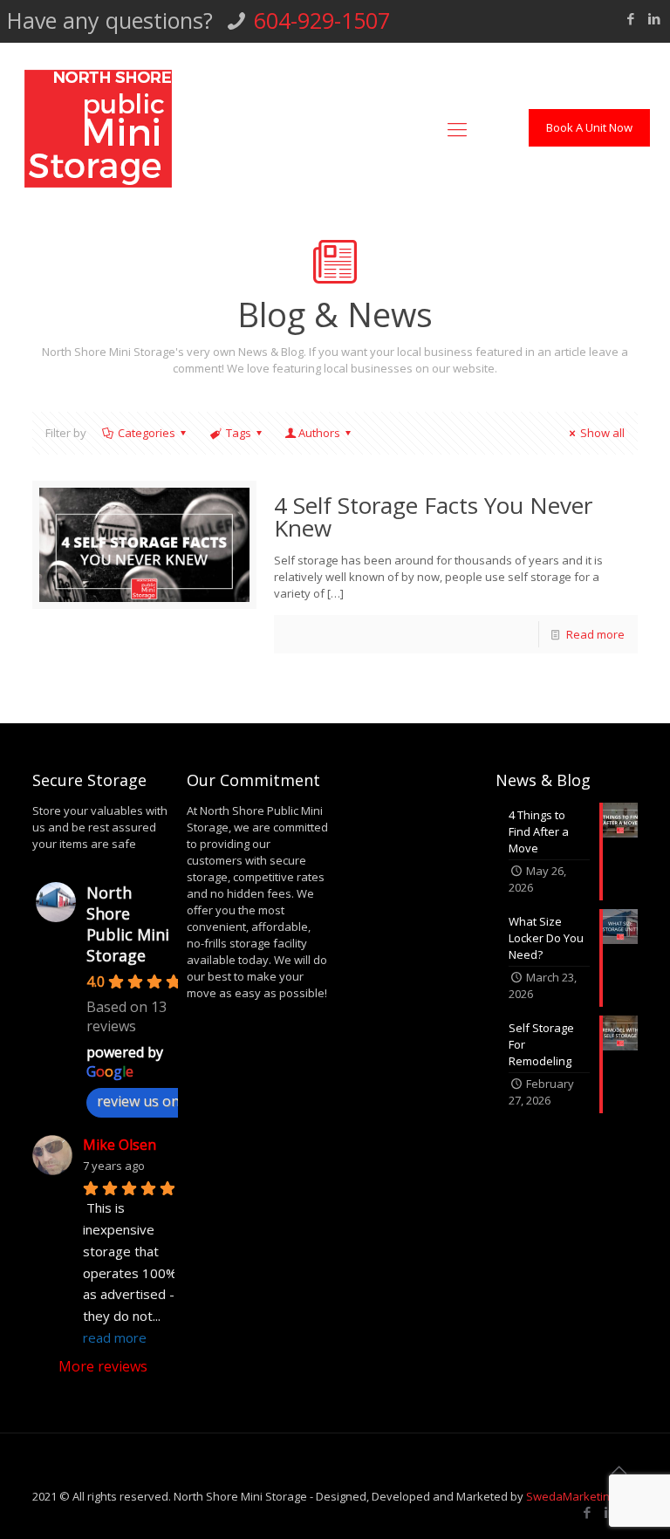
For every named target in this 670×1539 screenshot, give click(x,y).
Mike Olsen (119, 1144)
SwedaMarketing (571, 1496)
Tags (238, 433)
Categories (146, 433)
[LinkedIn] (654, 18)
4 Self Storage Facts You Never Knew (433, 516)
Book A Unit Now (589, 127)
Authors (319, 433)
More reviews (102, 1366)
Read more (595, 634)
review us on (138, 1101)
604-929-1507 (322, 20)
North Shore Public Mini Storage (127, 924)
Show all (602, 433)
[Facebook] (630, 18)
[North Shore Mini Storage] (98, 128)
